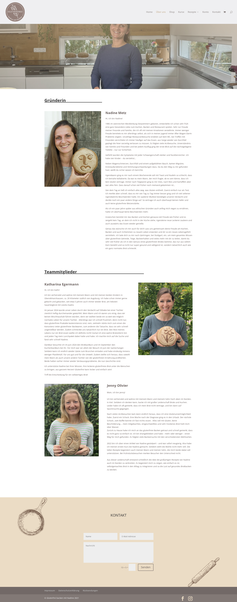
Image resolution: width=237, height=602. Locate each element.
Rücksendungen (90, 590)
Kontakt (216, 12)
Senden (145, 567)
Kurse (181, 12)
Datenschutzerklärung (68, 590)
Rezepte (192, 12)
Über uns (161, 12)
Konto (205, 12)
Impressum (49, 590)
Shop (172, 12)
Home (149, 12)
